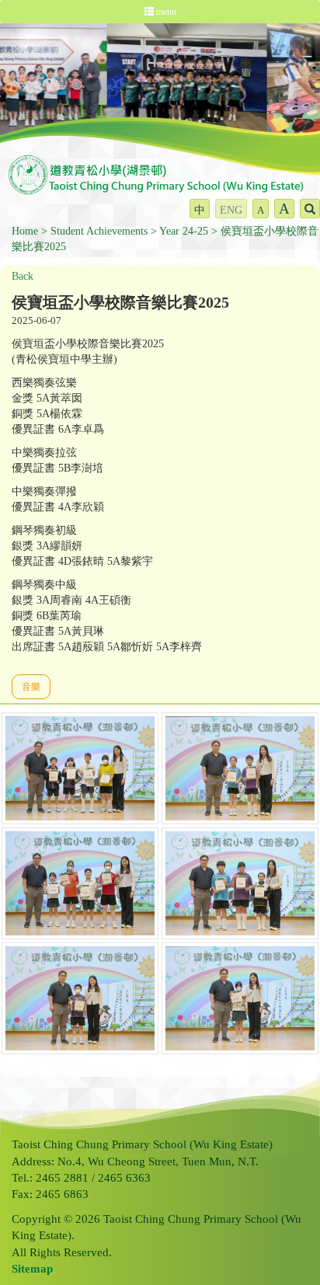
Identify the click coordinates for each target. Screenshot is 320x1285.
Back (22, 276)
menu (165, 11)
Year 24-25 (183, 231)
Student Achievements (99, 231)
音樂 (31, 686)
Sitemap (32, 1268)
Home (25, 231)
